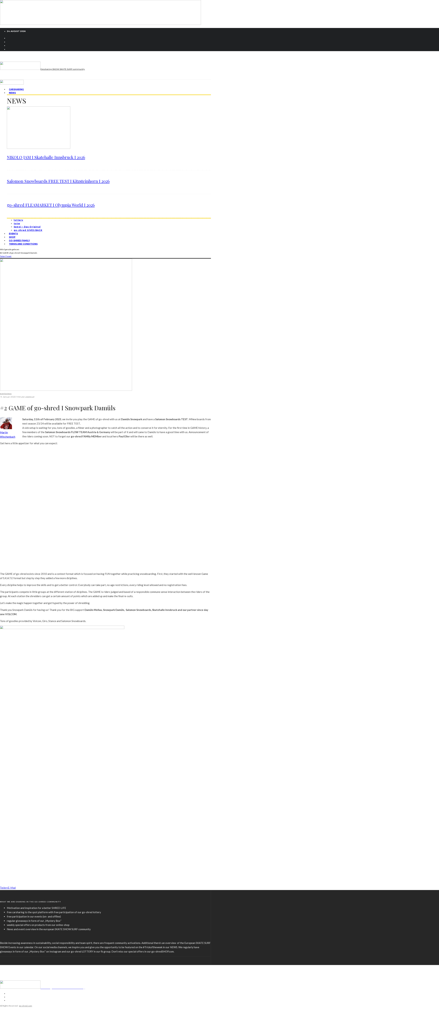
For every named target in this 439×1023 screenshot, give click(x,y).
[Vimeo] (8, 45)
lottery (18, 220)
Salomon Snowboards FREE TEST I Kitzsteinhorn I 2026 (58, 181)
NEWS (12, 92)
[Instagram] (8, 42)
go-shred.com (25, 1005)
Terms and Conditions (23, 244)
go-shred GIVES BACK (28, 230)
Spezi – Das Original (27, 226)
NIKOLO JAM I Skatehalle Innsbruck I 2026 (46, 157)
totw (17, 223)
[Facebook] (8, 38)
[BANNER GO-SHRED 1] (100, 23)
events (3, 393)
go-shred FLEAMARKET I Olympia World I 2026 (51, 205)
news (8, 393)
